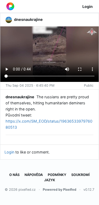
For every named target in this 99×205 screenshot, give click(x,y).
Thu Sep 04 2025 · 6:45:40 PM (30, 85)
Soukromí (80, 175)
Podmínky (57, 175)
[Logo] (10, 6)
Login (87, 6)
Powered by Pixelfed (59, 190)
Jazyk (49, 180)
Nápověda (34, 175)
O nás (14, 175)
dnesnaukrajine (20, 97)
